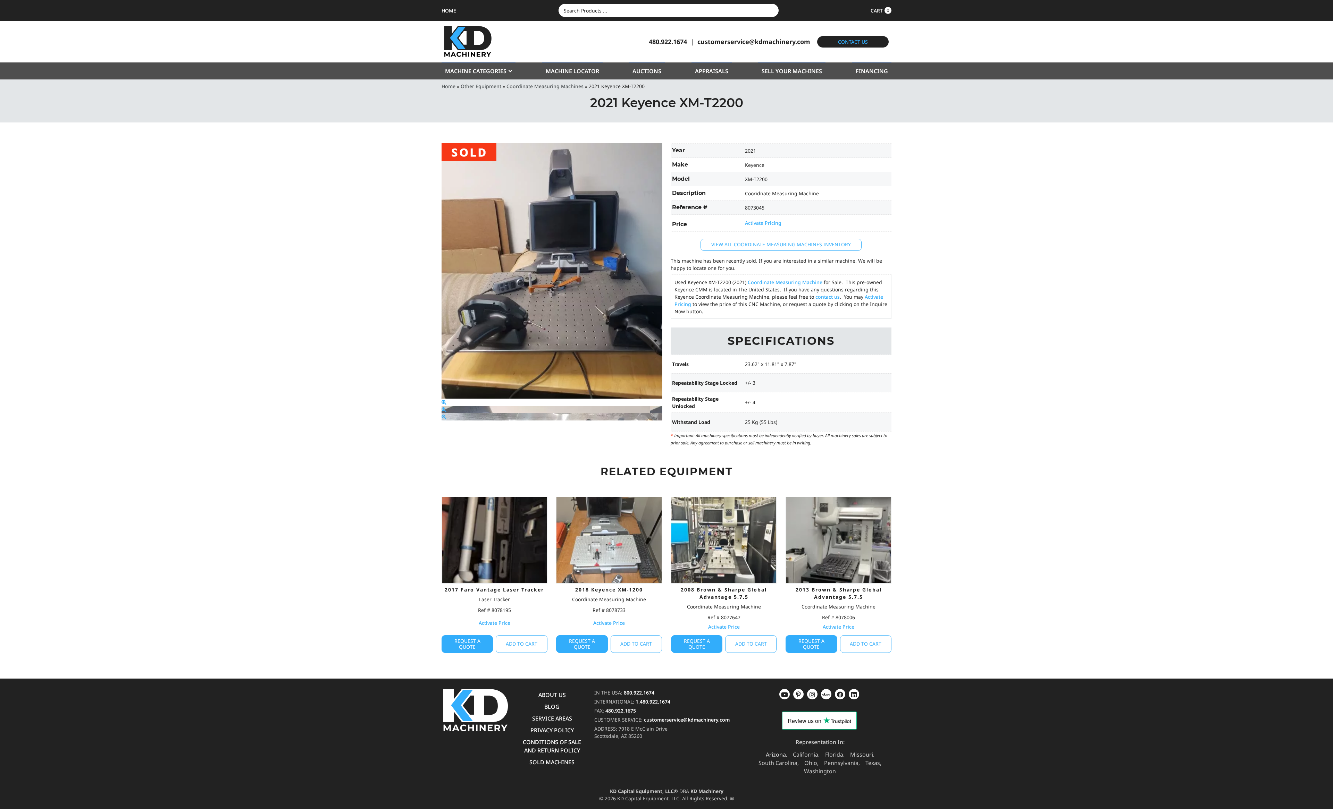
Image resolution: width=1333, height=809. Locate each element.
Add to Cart (521, 643)
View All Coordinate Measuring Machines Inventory (781, 244)
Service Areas (552, 718)
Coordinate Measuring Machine (785, 282)
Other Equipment (481, 86)
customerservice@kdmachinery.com (753, 41)
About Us (552, 695)
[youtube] (784, 694)
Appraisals (711, 71)
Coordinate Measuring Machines (545, 86)
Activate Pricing (763, 223)
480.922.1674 (668, 41)
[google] (798, 694)
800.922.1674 (639, 692)
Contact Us (853, 42)
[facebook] (854, 694)
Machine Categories (475, 71)
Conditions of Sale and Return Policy (552, 746)
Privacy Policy (552, 730)
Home (448, 86)
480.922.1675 (620, 710)
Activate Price (494, 623)
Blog (552, 706)
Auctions (646, 71)
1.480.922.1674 (653, 701)
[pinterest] (812, 694)
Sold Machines (552, 762)
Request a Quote (467, 644)
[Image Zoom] (444, 402)
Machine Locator (572, 71)
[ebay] (840, 694)
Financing (872, 71)
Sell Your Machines (792, 71)
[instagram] (826, 694)
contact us (827, 296)
